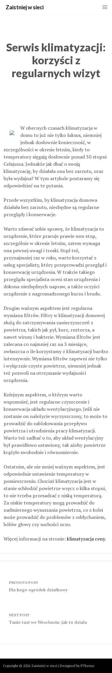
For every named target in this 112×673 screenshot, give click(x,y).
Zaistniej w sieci (25, 7)
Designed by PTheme (77, 665)
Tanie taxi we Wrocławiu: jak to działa (48, 619)
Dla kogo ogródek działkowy (38, 586)
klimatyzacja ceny (86, 538)
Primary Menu (105, 7)
